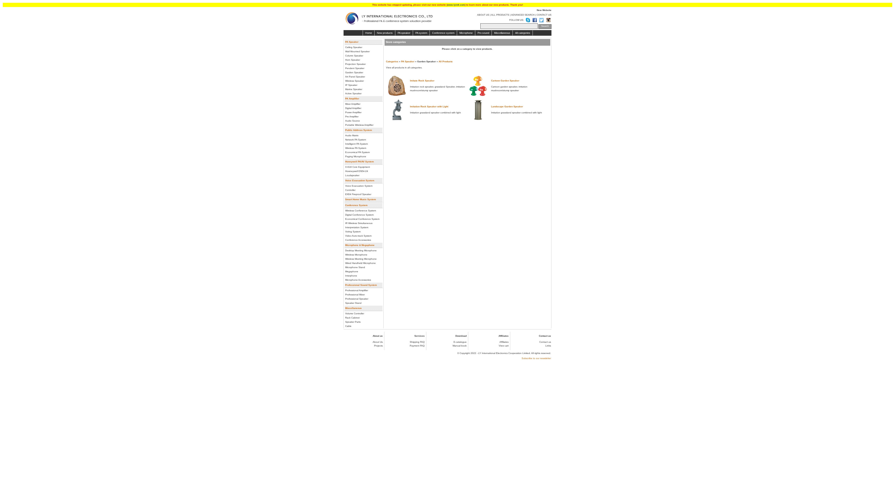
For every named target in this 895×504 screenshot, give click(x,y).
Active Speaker (353, 93)
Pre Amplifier (351, 116)
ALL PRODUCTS (500, 15)
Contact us (545, 342)
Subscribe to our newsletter (536, 358)
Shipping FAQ (417, 342)
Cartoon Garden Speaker (505, 80)
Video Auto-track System (358, 235)
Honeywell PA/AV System (359, 161)
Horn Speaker (352, 60)
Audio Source (352, 120)
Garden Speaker (354, 72)
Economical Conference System (362, 219)
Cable (348, 326)
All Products (446, 61)
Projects (378, 345)
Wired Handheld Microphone (360, 263)
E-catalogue (460, 342)
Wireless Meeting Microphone (361, 259)
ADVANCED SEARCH (522, 15)
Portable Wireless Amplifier (359, 125)
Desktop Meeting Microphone (361, 250)
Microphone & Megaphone (360, 245)
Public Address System (358, 130)
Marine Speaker (353, 89)
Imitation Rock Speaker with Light (429, 106)
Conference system (443, 33)
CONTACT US (544, 15)
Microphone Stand (355, 267)
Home (368, 33)
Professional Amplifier (356, 290)
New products (385, 33)
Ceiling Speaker (353, 47)
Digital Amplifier (353, 108)
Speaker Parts (353, 322)
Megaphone (351, 271)
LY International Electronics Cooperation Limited (504, 353)
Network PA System (355, 139)
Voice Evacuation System (359, 180)
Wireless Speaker (354, 81)
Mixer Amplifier (352, 104)
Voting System (353, 231)
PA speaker (404, 33)
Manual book (460, 345)
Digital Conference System (359, 215)
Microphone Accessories (358, 280)
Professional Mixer (355, 294)
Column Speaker (354, 55)
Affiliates (504, 342)
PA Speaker (351, 42)
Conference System (356, 205)
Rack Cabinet (352, 317)
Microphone (466, 33)
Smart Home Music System (360, 199)
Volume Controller (354, 313)
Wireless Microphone (356, 254)
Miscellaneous (502, 33)
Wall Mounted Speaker (357, 51)
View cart (504, 345)
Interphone (351, 275)
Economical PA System (357, 152)
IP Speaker (351, 85)
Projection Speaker (355, 64)
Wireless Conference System (360, 210)
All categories (522, 33)
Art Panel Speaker (355, 76)
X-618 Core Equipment (357, 167)
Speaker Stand (353, 303)
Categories (392, 61)
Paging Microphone (355, 156)
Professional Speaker (356, 299)
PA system (421, 33)
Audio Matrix (351, 135)
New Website (544, 10)
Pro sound (483, 33)
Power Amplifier (353, 112)
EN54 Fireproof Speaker (358, 194)
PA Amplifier (352, 98)
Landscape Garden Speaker (507, 106)
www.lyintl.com (456, 5)
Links (548, 345)
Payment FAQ (417, 345)
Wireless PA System (355, 148)
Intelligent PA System (356, 144)
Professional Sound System (361, 285)
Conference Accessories (358, 240)
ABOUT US (483, 15)
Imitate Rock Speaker (422, 80)
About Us (378, 342)
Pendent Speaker (354, 68)
